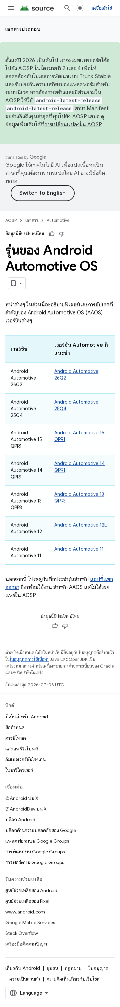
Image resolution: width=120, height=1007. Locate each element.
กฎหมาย (73, 968)
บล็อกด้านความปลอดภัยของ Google (40, 830)
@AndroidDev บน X (26, 809)
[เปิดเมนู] (10, 8)
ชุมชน (52, 968)
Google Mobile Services (30, 922)
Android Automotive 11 (79, 549)
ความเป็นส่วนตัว (24, 979)
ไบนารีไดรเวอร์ (19, 770)
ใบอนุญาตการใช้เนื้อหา (29, 659)
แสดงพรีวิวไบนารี (22, 749)
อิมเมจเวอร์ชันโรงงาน (25, 759)
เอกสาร (31, 220)
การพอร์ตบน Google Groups (34, 862)
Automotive (58, 220)
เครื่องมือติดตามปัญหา (27, 944)
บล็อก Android (20, 820)
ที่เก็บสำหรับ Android (26, 717)
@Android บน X (21, 798)
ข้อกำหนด (15, 727)
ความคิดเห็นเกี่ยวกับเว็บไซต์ (73, 979)
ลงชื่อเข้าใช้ (101, 8)
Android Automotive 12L (80, 525)
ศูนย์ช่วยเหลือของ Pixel (27, 901)
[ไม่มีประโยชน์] (62, 234)
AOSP (11, 220)
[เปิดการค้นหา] (67, 8)
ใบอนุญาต (98, 968)
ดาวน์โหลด (15, 738)
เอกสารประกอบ (23, 29)
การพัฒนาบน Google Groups (35, 852)
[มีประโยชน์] (52, 234)
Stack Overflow (21, 933)
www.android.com (25, 912)
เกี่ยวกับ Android (22, 968)
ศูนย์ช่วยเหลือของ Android (31, 890)
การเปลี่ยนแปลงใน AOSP (73, 124)
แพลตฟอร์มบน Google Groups (37, 841)
